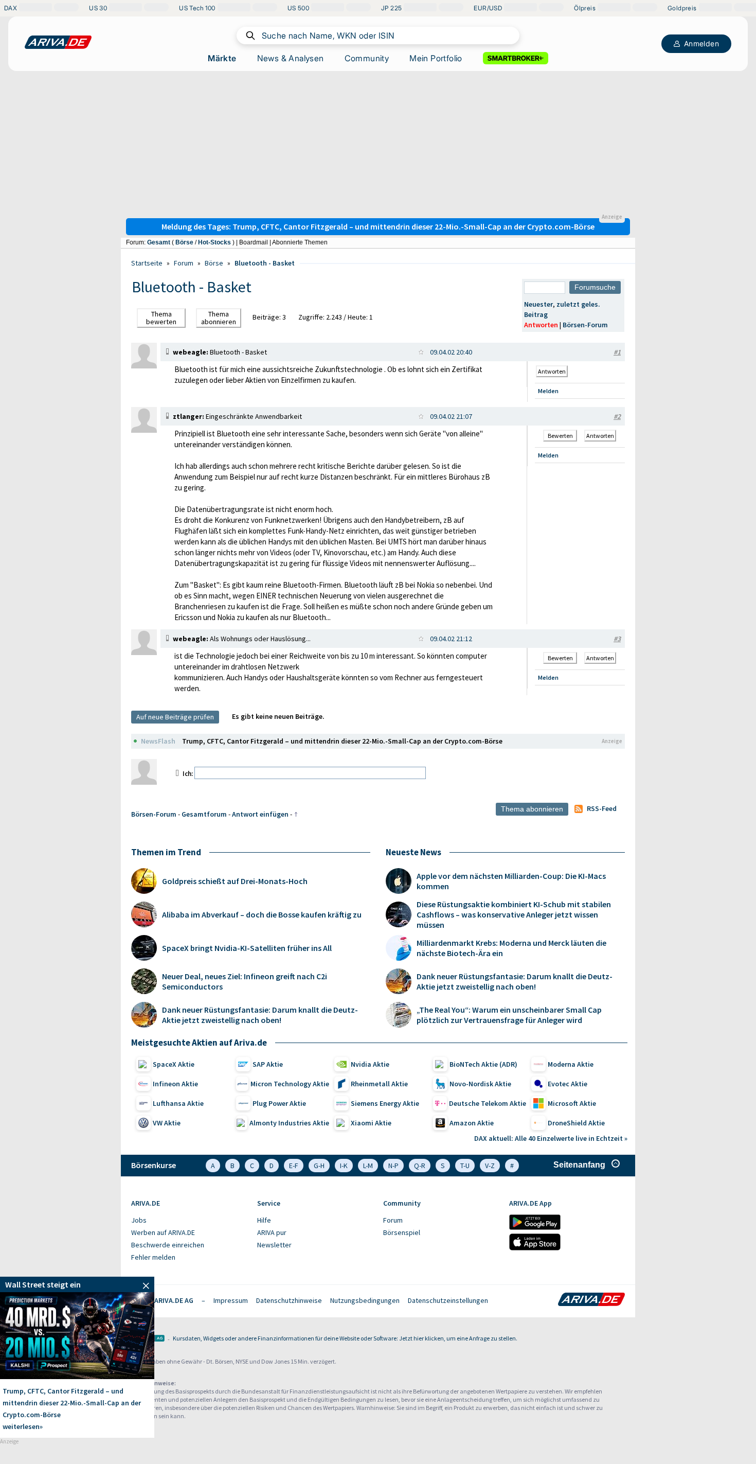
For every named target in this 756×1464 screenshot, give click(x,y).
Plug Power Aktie (279, 1103)
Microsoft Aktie (572, 1103)
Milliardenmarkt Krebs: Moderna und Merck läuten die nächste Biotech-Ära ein (511, 948)
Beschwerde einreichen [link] (167, 1244)
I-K (344, 1165)
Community (367, 58)
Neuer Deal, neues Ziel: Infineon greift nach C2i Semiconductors (244, 981)
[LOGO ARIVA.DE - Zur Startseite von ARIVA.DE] (58, 42)
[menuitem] (189, 1220)
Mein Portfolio (435, 58)
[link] (144, 366)
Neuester (538, 304)
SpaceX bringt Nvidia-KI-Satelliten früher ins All (247, 948)
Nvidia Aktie (370, 1064)
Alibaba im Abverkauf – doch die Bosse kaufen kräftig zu (262, 914)
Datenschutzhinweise (289, 1300)
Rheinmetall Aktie (379, 1083)
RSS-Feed (602, 808)
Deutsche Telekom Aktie (487, 1103)
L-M (368, 1165)
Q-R (419, 1165)
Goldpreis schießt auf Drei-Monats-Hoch (235, 881)
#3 (617, 638)
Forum (183, 263)
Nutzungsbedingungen (365, 1300)
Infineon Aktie (175, 1083)
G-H (319, 1165)
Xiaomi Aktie (371, 1122)
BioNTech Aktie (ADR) (483, 1064)
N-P (393, 1165)
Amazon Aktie (471, 1122)
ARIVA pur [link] (271, 1232)
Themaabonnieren (218, 317)
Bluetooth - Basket (265, 263)
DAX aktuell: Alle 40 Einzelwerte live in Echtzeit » (550, 1138)
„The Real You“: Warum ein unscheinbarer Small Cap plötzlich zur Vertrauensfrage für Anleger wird (509, 1014)
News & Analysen (290, 58)
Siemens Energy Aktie (385, 1103)
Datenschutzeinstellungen (448, 1300)
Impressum (230, 1300)
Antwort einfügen (260, 814)
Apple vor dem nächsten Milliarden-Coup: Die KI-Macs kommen (511, 881)
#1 (617, 352)
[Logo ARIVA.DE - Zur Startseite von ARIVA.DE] (591, 1300)
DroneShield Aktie (576, 1122)
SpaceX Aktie (173, 1064)
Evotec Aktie (567, 1083)
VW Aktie (167, 1122)
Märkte (222, 58)
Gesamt (158, 242)
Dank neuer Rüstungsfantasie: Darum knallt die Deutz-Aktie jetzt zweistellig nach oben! (260, 1014)
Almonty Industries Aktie (289, 1122)
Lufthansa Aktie (178, 1103)
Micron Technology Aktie (289, 1083)
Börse (184, 242)
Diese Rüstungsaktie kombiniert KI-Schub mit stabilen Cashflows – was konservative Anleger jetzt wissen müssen (514, 914)
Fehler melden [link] (153, 1257)
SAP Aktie (268, 1064)
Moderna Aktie (570, 1064)
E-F (293, 1165)
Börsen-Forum (585, 324)
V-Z (490, 1165)
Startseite (147, 263)
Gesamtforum (204, 814)
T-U (465, 1165)
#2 (617, 416)
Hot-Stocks (214, 242)
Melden (548, 391)
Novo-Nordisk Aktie (480, 1083)
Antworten (541, 324)
